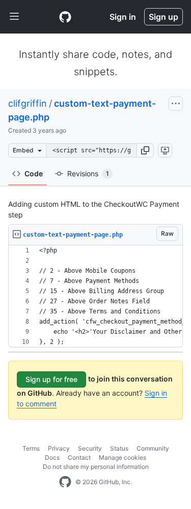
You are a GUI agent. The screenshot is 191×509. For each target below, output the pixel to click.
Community (153, 448)
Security (90, 448)
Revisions (88, 173)
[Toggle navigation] (14, 16)
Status (119, 448)
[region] (95, 296)
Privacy (59, 448)
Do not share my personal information (96, 466)
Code (33, 173)
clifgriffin (27, 103)
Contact (79, 457)
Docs (52, 457)
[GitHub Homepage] (65, 482)
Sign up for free (51, 379)
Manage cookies (122, 457)
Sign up (163, 17)
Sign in (123, 17)
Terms (31, 448)
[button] (145, 150)
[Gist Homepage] (65, 17)
